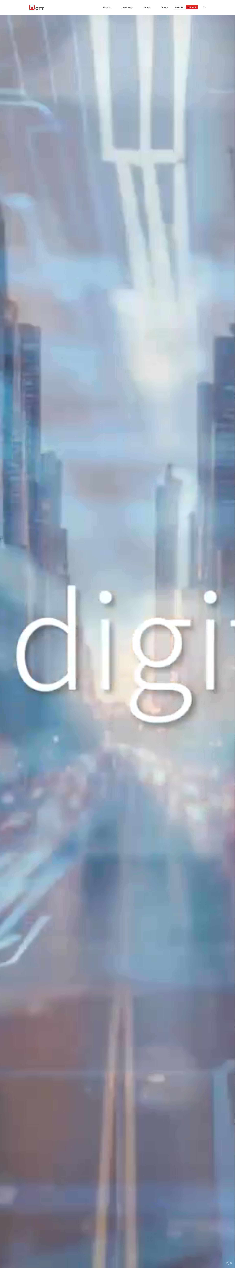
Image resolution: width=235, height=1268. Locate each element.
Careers (164, 7)
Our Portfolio (179, 7)
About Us (107, 7)
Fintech (147, 7)
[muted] (229, 1263)
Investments (127, 7)
